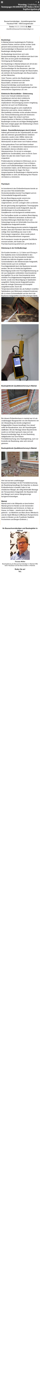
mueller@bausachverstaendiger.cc (20, 29)
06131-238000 (20, 27)
